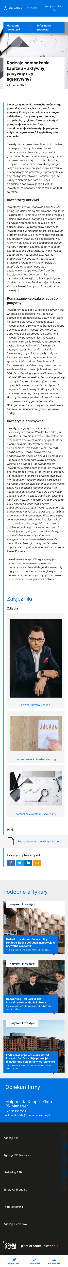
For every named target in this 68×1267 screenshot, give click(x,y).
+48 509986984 (15, 1111)
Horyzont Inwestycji (13, 27)
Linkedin (28, 863)
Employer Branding (15, 1189)
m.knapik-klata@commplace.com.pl (27, 1115)
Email (37, 863)
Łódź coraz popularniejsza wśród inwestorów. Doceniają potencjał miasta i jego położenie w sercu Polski (30, 1058)
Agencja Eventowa (15, 1224)
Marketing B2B (12, 1172)
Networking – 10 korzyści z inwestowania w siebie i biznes (26, 1000)
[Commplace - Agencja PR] (30, 1246)
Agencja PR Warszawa (17, 1155)
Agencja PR (10, 1138)
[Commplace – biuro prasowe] (20, 8)
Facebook (11, 863)
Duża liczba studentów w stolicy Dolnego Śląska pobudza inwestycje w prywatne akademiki (30, 943)
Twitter (20, 863)
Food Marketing (13, 1206)
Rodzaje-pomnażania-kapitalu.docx (39, 841)
